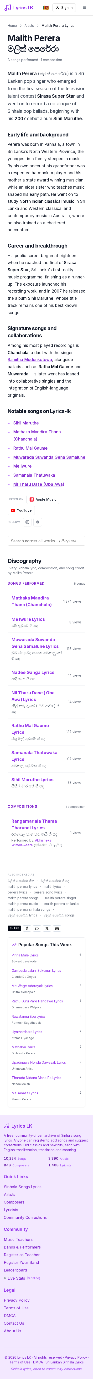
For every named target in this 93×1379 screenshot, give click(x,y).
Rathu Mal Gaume (30, 448)
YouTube (24, 510)
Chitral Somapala (23, 992)
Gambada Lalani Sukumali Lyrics (36, 970)
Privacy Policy (17, 1300)
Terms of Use (16, 1308)
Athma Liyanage (23, 1038)
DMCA (10, 1315)
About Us (12, 1330)
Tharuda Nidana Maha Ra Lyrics (36, 1078)
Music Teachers (18, 1239)
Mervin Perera (21, 1099)
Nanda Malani (21, 1084)
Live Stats (24, 1278)
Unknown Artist (22, 1068)
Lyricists (11, 1209)
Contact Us (14, 1323)
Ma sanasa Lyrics (25, 1093)
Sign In (67, 8)
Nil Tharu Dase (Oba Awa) (38, 484)
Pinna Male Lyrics (25, 955)
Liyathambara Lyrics (27, 1032)
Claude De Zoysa (24, 976)
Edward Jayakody (24, 961)
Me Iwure (22, 466)
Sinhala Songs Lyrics (22, 1186)
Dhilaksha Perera (23, 1053)
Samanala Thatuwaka (34, 475)
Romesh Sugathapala (26, 1022)
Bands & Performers (22, 1247)
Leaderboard (15, 1270)
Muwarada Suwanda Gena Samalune (49, 457)
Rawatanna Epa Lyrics (29, 1016)
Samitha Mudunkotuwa (30, 359)
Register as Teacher (22, 1254)
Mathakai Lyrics (24, 1047)
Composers (14, 1202)
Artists (29, 25)
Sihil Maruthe (26, 423)
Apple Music (46, 499)
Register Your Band (21, 1262)
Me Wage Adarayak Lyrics (32, 986)
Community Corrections (25, 1217)
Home (12, 25)
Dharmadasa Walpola (26, 1007)
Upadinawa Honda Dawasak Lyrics (39, 1062)
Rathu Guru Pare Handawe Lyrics (37, 1001)
